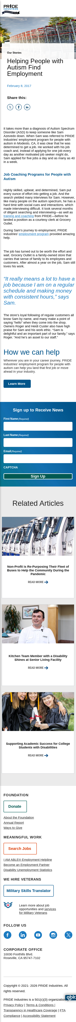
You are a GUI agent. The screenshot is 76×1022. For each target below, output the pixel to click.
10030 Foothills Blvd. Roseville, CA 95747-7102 (22, 956)
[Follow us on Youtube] (38, 935)
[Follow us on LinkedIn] (23, 935)
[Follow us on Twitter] (68, 935)
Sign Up (38, 476)
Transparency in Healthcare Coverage (30, 1010)
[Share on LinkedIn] (28, 109)
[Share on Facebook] (20, 109)
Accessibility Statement (39, 1016)
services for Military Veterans (37, 911)
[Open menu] (54, 8)
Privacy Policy (13, 1005)
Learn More (16, 384)
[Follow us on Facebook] (7, 935)
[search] (67, 9)
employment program (34, 234)
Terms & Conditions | (40, 1005)
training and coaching (19, 216)
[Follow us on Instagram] (53, 935)
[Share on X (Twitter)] (11, 109)
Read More (35, 582)
